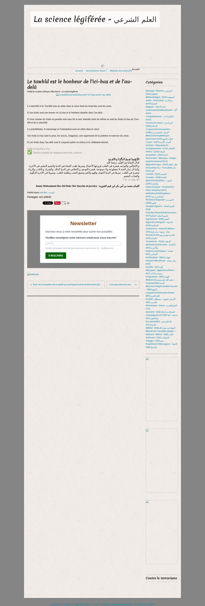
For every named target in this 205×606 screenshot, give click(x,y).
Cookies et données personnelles (117, 604)
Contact (68, 604)
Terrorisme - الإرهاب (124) (158, 241)
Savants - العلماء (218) (156, 177)
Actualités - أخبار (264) (157, 155)
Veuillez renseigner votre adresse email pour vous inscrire (80, 237)
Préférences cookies (145, 604)
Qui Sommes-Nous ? (96, 70)
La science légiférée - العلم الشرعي (95, 19)
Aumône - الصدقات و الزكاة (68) (160, 312)
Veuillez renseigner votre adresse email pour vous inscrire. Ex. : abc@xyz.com (79, 248)
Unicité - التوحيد (47, 192)
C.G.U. (96, 604)
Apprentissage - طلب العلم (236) (161, 164)
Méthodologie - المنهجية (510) (160, 97)
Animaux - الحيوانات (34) (157, 337)
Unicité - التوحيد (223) (156, 174)
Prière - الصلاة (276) (155, 151)
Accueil (79, 70)
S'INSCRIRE (55, 255)
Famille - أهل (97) (154, 267)
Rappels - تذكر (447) (156, 106)
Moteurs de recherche (121, 70)
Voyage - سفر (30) (155, 340)
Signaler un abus (82, 604)
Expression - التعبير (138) (157, 219)
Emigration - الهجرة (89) (157, 276)
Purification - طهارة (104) (158, 257)
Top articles (55, 604)
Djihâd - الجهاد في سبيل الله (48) (160, 328)
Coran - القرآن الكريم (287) (158, 142)
